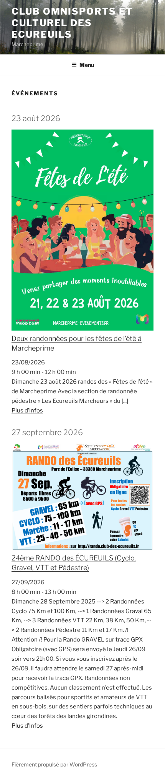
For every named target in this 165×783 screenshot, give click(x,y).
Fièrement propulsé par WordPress (54, 764)
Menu (86, 65)
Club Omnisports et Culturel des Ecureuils (72, 23)
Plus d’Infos (27, 410)
